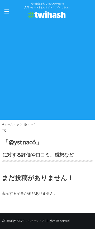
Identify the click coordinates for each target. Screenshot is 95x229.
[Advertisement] (47, 72)
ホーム (8, 124)
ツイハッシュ (33, 220)
